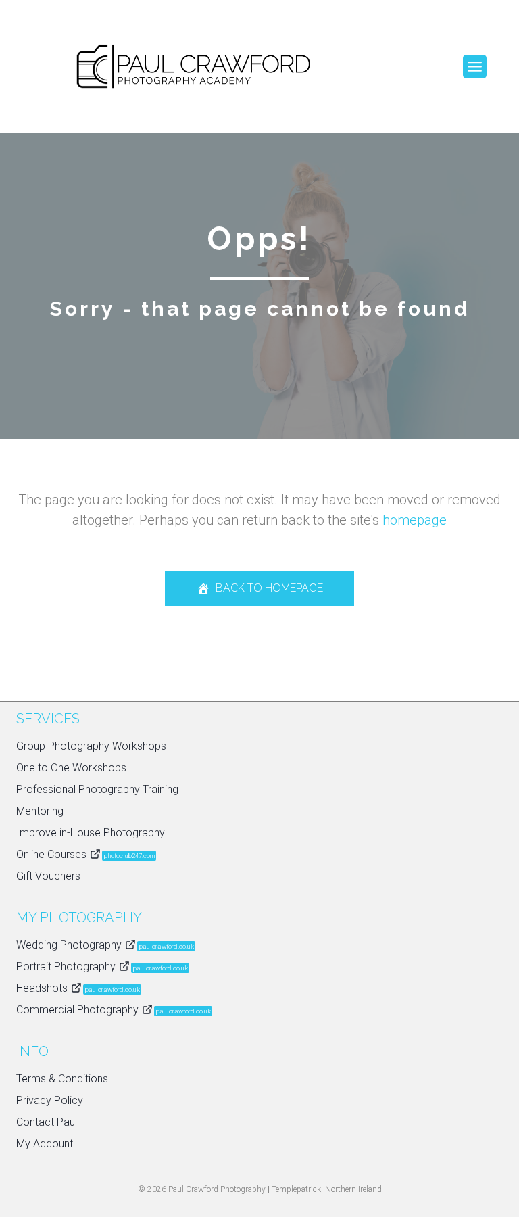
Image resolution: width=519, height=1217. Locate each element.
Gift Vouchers (48, 875)
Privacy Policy (49, 1100)
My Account (44, 1143)
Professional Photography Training (97, 789)
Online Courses (85, 854)
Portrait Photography (102, 966)
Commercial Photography (113, 1009)
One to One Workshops (71, 767)
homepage (414, 520)
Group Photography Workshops (91, 746)
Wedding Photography (105, 944)
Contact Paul (46, 1122)
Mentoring (40, 811)
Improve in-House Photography (90, 832)
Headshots (78, 988)
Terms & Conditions (62, 1078)
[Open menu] (475, 66)
